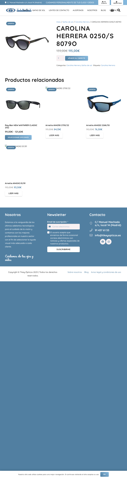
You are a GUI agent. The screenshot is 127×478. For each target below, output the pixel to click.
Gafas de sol (68, 22)
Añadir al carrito (76, 58)
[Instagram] (108, 241)
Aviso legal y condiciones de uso (106, 272)
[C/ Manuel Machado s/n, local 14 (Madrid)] (92, 223)
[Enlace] (18, 10)
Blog (86, 272)
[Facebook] (103, 241)
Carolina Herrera (82, 22)
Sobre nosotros (75, 272)
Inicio (58, 22)
